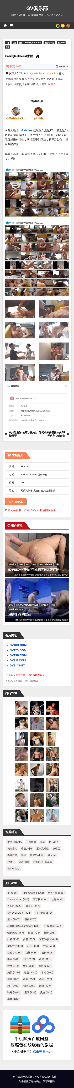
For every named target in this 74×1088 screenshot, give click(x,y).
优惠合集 (12, 564)
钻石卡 (34, 510)
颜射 (45, 985)
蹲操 (35, 84)
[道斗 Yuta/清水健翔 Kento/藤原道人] (21, 769)
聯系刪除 (50, 1081)
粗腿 (44, 959)
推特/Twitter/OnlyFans (30, 43)
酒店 (29, 985)
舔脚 (13, 979)
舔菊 (27, 84)
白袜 (32, 952)
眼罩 (13, 959)
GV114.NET (17, 665)
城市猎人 (12, 848)
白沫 (49, 945)
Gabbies (26, 130)
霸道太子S (26, 848)
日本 (28, 564)
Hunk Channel (33, 892)
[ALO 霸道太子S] (37, 769)
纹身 (13, 965)
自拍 (47, 972)
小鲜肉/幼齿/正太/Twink (23, 925)
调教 (34, 564)
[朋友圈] (58, 25)
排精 (13, 939)
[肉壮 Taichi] (52, 800)
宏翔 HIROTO (14, 841)
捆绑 (49, 932)
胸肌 (10, 84)
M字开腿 (56, 892)
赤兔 (42, 841)
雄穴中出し (13, 868)
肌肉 (59, 78)
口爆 (7, 43)
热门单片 (61, 43)
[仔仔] (37, 784)
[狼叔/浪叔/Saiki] (21, 723)
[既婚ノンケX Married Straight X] (21, 754)
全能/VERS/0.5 (19, 912)
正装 (33, 945)
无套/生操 (48, 939)
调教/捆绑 (24, 861)
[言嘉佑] (21, 738)
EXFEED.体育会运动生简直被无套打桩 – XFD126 (40, 569)
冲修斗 (11, 861)
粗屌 (29, 959)
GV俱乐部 (37, 8)
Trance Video (18, 899)
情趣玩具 (15, 932)
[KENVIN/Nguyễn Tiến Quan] (37, 708)
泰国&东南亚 (49, 43)
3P (12, 892)
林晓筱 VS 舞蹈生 (19, 614)
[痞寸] (37, 754)
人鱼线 (14, 906)
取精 (21, 564)
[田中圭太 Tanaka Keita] (52, 769)
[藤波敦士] (52, 815)
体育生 (33, 906)
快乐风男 (54, 841)
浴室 (51, 78)
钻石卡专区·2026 (16, 609)
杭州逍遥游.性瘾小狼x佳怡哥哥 (23, 434)
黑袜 (23, 855)
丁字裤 (40, 899)
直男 (48, 952)
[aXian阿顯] (37, 800)
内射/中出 (43, 912)
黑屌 (30, 992)
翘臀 (29, 965)
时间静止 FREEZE (42, 861)
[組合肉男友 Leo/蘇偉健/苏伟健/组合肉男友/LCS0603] (37, 723)
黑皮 (53, 84)
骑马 (44, 84)
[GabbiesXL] (16, 111)
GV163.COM (18, 645)
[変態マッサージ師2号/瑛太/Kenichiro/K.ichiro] (52, 738)
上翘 (58, 899)
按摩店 (56, 848)
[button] (68, 25)
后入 (61, 73)
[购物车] (63, 25)
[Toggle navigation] (11, 25)
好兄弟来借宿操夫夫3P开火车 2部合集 (52, 434)
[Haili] (38, 111)
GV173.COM (18, 650)
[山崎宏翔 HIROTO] (21, 708)
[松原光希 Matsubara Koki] (52, 723)
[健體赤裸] (21, 784)
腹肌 (18, 84)
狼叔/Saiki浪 (37, 855)
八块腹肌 (31, 841)
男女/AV (52, 855)
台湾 (14, 43)
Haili (52, 73)
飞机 (57, 564)
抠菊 (32, 78)
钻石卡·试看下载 (46, 564)
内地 (11, 605)
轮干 (13, 985)
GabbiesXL (39, 73)
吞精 (10, 78)
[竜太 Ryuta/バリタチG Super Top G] (37, 738)
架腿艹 (41, 78)
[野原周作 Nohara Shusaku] (37, 815)
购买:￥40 (15, 66)
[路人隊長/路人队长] (52, 784)
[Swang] (52, 708)
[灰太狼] (21, 815)
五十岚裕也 (42, 848)
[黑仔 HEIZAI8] (52, 754)
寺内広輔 (12, 855)
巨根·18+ (21, 78)
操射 (29, 939)
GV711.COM (18, 660)
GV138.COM (18, 655)
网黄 (7, 47)
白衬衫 (14, 952)
